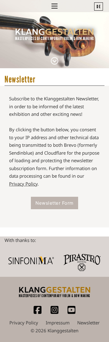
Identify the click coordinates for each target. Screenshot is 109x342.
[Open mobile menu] (54, 6)
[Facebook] (37, 313)
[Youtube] (71, 313)
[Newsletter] (54, 61)
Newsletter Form (54, 203)
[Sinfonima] (31, 260)
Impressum (58, 323)
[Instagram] (54, 313)
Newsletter (88, 323)
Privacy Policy (23, 184)
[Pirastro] (82, 260)
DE (99, 6)
